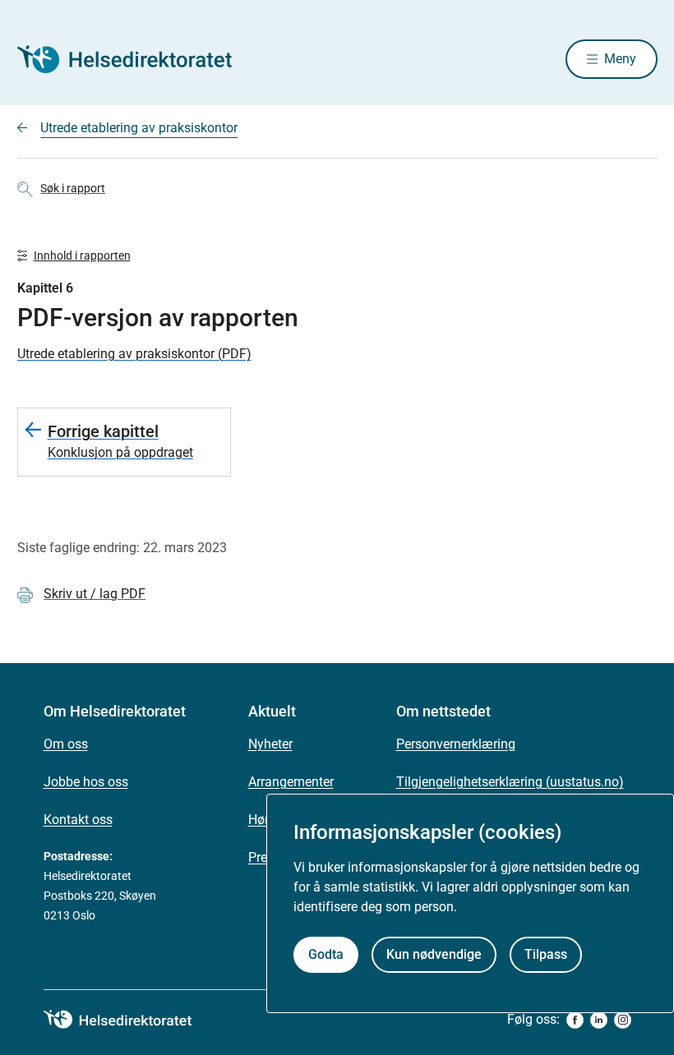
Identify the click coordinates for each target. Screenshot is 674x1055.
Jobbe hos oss (86, 782)
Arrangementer (291, 782)
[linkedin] (598, 1020)
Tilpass (545, 954)
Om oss (66, 744)
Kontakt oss (78, 819)
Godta (326, 954)
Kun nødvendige (434, 954)
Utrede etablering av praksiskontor (139, 128)
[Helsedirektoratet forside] (135, 59)
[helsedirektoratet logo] (129, 1020)
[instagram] (622, 1020)
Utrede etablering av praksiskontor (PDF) (134, 354)
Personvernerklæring (455, 744)
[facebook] (575, 1020)
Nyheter (270, 744)
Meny (620, 59)
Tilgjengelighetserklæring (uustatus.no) (510, 782)
